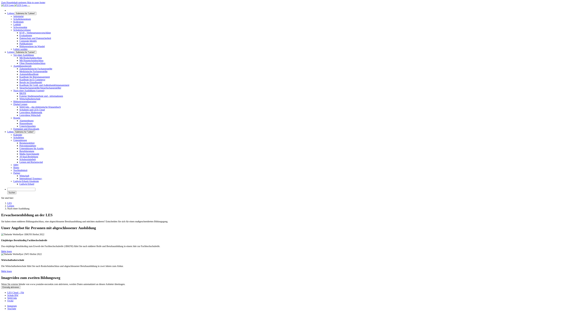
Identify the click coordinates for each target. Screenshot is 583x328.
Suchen (12, 192)
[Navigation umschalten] (29, 6)
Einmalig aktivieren (10, 287)
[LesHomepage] (14, 5)
